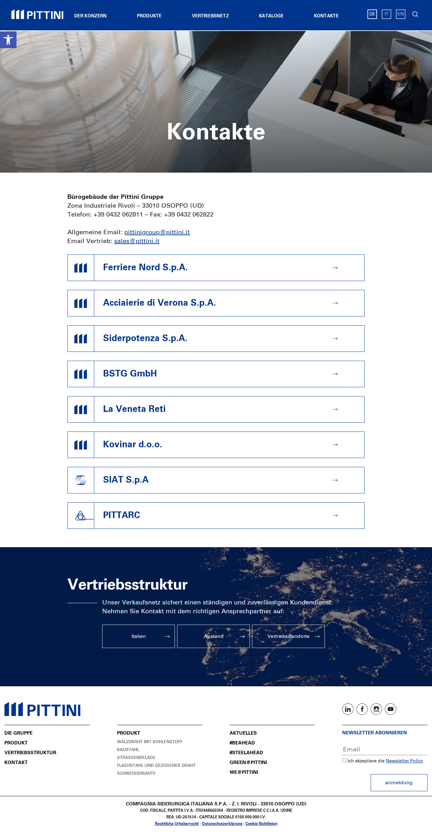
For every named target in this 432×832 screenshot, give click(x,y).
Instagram (376, 709)
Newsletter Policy (404, 761)
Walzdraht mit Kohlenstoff (149, 742)
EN (401, 14)
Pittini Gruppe (37, 14)
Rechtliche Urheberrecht (177, 824)
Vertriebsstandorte (289, 636)
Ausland (214, 636)
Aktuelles (243, 733)
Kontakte (326, 16)
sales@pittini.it (136, 241)
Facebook (362, 709)
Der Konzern (90, 16)
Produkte (149, 16)
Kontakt (16, 762)
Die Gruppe (18, 733)
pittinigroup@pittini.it (157, 232)
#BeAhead (242, 743)
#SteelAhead (246, 752)
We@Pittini (244, 772)
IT (387, 14)
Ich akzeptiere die (365, 761)
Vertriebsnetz (210, 16)
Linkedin (348, 709)
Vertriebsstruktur (30, 752)
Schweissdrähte (136, 774)
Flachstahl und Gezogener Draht (156, 766)
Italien (139, 636)
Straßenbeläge (136, 758)
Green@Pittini (248, 762)
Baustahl (128, 750)
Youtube (390, 709)
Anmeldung (399, 782)
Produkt (16, 743)
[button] (8, 40)
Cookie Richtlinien (261, 824)
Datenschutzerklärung (222, 824)
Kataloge (271, 16)
